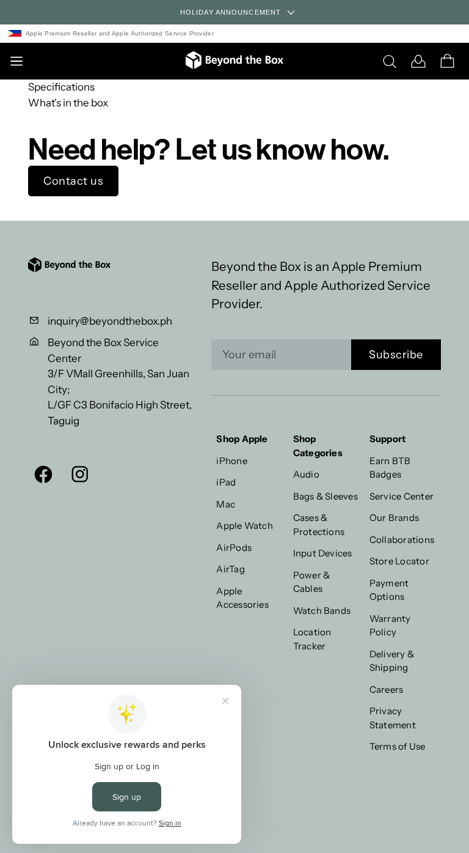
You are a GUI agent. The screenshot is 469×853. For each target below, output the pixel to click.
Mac (225, 504)
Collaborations (401, 539)
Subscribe (396, 354)
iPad (226, 482)
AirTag (230, 569)
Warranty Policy (390, 625)
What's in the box (68, 103)
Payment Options (389, 590)
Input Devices (322, 553)
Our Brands (394, 517)
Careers (386, 689)
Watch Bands (322, 610)
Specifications (61, 87)
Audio (306, 474)
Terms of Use (397, 746)
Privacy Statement (392, 718)
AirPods (234, 547)
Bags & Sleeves (325, 496)
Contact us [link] (73, 181)
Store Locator (399, 561)
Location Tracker (312, 639)
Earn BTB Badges (390, 468)
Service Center (401, 496)
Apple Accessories (242, 598)
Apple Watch (244, 525)
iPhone (231, 461)
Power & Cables (311, 582)
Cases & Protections (319, 524)
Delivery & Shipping (391, 661)
